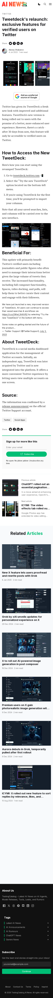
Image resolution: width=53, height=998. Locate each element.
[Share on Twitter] (10, 43)
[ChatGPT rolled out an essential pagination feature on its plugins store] (10, 487)
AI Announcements (15, 927)
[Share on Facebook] (14, 43)
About (8, 987)
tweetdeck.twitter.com (26, 175)
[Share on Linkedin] (18, 43)
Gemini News (12, 939)
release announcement (15, 406)
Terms (28, 987)
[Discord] (23, 905)
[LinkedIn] (28, 905)
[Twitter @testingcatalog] (9, 905)
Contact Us (18, 987)
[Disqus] (26, 847)
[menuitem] (8, 986)
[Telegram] (18, 905)
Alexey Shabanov (16, 50)
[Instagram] (33, 905)
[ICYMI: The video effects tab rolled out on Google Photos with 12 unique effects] (10, 508)
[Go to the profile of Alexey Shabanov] (4, 51)
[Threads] (14, 905)
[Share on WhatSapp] (21, 43)
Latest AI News (13, 923)
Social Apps (20, 420)
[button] (39, 4)
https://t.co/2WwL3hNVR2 (15, 314)
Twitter (6, 14)
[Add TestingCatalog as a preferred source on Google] (26, 96)
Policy (36, 987)
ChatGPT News (13, 935)
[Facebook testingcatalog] (4, 905)
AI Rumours (12, 931)
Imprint (45, 987)
